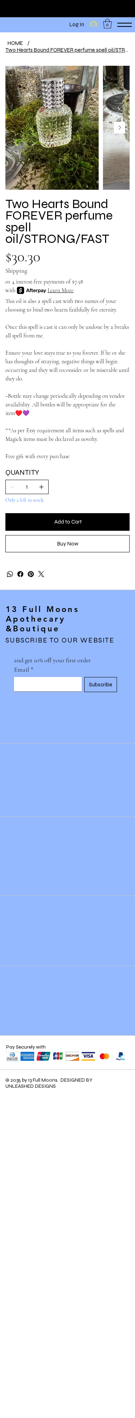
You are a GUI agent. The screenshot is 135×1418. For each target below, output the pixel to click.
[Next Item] (119, 127)
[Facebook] (20, 574)
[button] (107, 23)
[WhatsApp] (9, 574)
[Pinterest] (30, 574)
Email (23, 669)
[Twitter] (41, 574)
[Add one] (41, 487)
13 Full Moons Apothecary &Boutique (42, 619)
